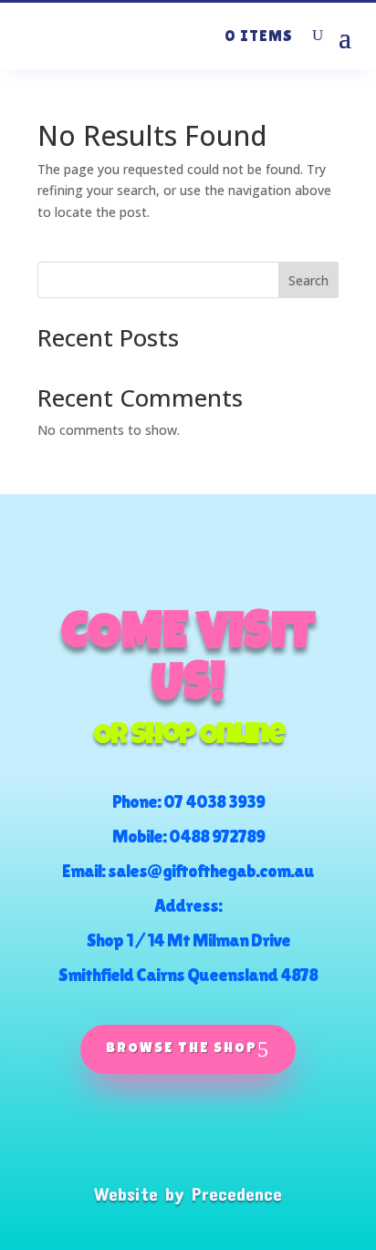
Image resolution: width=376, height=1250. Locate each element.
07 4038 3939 (214, 801)
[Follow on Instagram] (230, 1137)
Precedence (237, 1193)
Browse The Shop (181, 1049)
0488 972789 (217, 836)
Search (308, 280)
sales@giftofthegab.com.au (211, 871)
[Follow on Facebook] (145, 1137)
